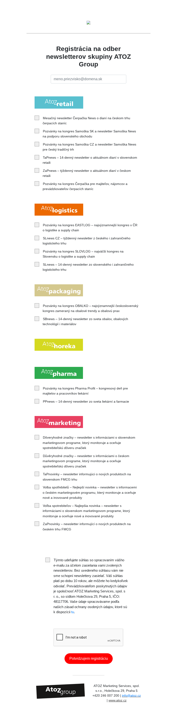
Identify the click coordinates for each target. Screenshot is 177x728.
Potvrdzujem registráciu (88, 658)
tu (72, 612)
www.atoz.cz (118, 700)
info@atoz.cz (131, 695)
